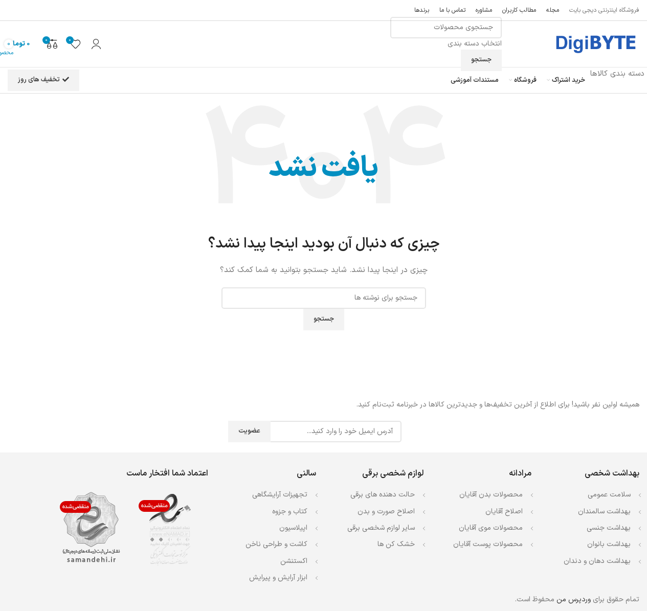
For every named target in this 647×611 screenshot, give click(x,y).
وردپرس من (573, 599)
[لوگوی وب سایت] (594, 43)
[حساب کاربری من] (96, 44)
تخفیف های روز (39, 80)
